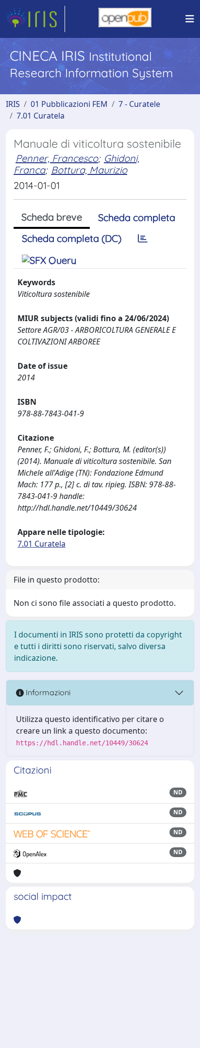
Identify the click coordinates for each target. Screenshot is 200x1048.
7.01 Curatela (41, 115)
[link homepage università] (125, 19)
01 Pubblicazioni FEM (69, 104)
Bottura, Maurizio (89, 170)
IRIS (13, 104)
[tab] (143, 238)
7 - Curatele (139, 104)
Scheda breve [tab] (51, 217)
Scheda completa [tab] (136, 217)
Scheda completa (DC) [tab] (71, 238)
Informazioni (47, 692)
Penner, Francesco (57, 158)
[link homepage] (35, 19)
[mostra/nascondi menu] (189, 19)
